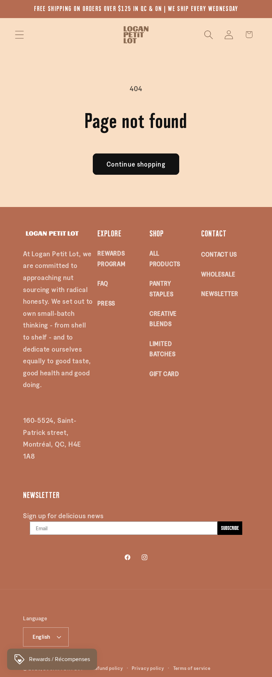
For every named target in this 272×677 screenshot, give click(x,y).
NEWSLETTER (219, 293)
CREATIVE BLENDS (163, 318)
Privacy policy (148, 668)
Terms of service (192, 668)
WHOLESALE (218, 274)
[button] (19, 34)
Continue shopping (136, 164)
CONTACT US (219, 254)
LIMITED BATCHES (162, 348)
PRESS (106, 303)
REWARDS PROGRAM (111, 258)
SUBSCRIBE (230, 528)
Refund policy (107, 668)
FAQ (102, 283)
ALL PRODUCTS (164, 258)
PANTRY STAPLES (161, 288)
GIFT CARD (164, 373)
